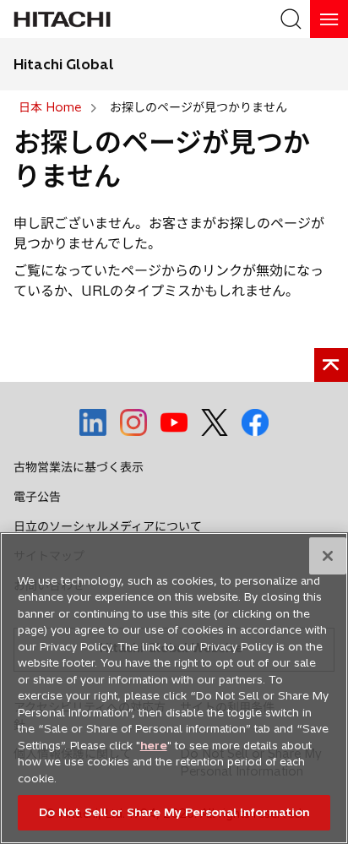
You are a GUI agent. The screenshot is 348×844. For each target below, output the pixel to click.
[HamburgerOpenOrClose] (329, 19)
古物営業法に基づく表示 (79, 467)
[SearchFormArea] (291, 19)
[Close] (327, 555)
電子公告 (37, 496)
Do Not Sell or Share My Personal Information (174, 812)
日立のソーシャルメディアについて (108, 526)
